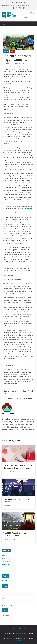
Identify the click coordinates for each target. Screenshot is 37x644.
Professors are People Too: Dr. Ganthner (18, 398)
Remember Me (8, 606)
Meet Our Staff (6, 558)
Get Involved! (6, 561)
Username (5, 590)
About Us (4, 555)
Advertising (5, 564)
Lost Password (6, 615)
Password (5, 598)
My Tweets (5, 580)
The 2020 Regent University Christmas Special (15, 534)
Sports (12, 51)
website (29, 208)
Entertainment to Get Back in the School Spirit (18, 392)
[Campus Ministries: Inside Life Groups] (18, 480)
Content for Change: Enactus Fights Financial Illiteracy (18, 6)
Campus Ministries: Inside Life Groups (16, 500)
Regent (6, 51)
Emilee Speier (20, 63)
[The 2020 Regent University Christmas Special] (18, 514)
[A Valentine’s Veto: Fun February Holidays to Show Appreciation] (18, 446)
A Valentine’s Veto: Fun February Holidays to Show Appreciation (17, 466)
